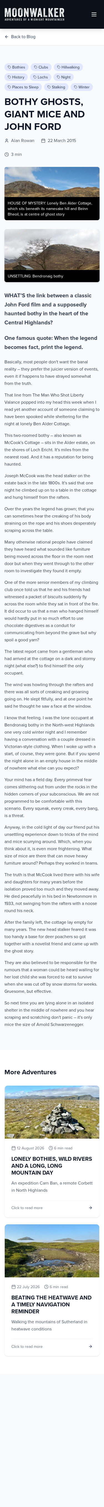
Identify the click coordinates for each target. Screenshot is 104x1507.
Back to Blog (23, 36)
